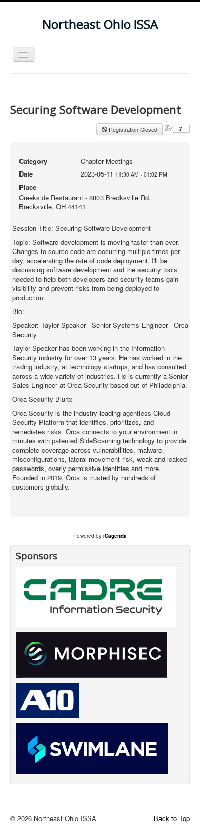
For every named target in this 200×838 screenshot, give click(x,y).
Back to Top (172, 818)
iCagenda (115, 535)
